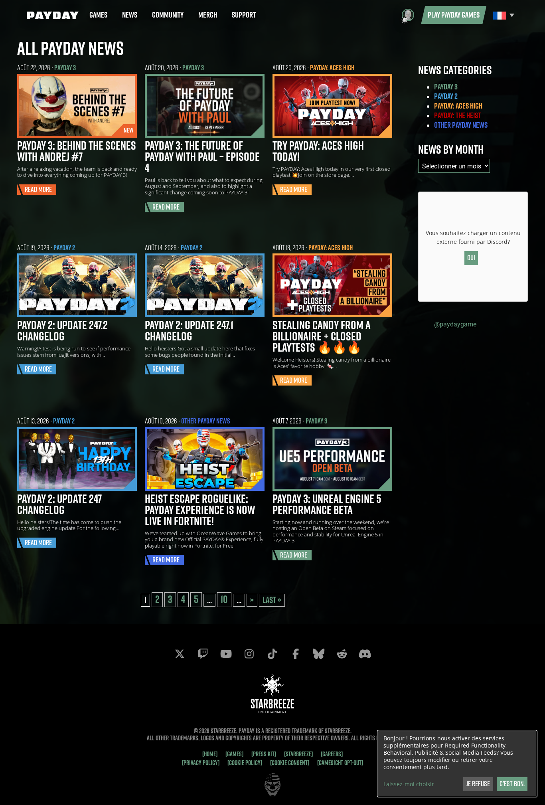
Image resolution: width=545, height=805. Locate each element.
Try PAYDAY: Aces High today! (318, 151)
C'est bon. (512, 784)
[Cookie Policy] (244, 762)
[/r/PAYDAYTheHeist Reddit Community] (342, 653)
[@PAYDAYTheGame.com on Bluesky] (318, 653)
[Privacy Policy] (200, 762)
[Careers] (332, 754)
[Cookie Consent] (289, 762)
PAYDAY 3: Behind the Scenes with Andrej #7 (76, 151)
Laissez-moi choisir (408, 784)
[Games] (234, 754)
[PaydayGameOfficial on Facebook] (295, 653)
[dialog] (457, 763)
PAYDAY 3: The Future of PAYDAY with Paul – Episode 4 (202, 156)
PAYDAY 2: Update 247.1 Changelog (189, 330)
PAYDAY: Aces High (332, 68)
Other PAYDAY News (205, 421)
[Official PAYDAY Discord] (365, 653)
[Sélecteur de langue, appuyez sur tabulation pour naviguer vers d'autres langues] (502, 15)
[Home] (209, 754)
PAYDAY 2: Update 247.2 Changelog (62, 330)
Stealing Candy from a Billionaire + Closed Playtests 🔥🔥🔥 (321, 336)
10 (224, 599)
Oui (471, 258)
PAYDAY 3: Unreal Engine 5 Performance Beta (326, 504)
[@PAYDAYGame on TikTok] (272, 653)
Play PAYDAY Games (454, 14)
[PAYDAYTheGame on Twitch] (203, 653)
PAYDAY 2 (64, 248)
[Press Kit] (263, 754)
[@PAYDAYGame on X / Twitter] (180, 653)
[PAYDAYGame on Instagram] (249, 653)
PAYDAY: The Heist (457, 115)
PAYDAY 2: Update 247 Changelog (59, 504)
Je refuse (478, 784)
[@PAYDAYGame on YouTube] (226, 653)
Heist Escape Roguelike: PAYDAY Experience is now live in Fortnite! (200, 509)
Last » (272, 600)
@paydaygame (455, 324)
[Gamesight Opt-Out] (340, 762)
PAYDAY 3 (65, 68)
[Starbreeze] (298, 754)
